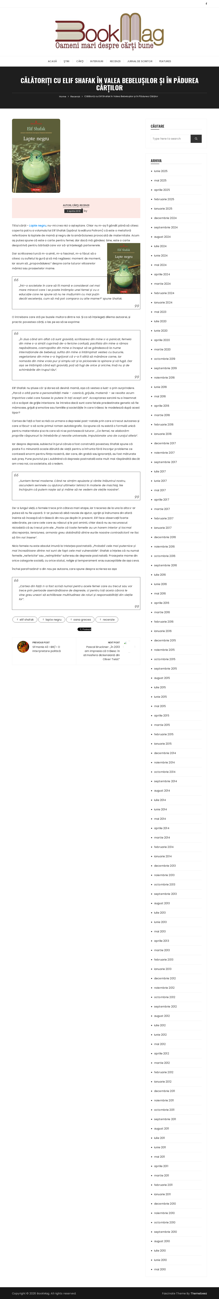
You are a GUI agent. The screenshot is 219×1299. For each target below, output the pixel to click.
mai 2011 (159, 1157)
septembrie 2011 (165, 1119)
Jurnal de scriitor (139, 61)
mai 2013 (160, 931)
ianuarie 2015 (163, 744)
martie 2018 (162, 415)
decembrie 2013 (165, 866)
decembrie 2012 (165, 978)
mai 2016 (160, 593)
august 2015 (162, 678)
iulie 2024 (160, 246)
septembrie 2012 (165, 1007)
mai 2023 (160, 312)
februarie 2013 (163, 960)
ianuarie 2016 (163, 631)
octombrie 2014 (165, 772)
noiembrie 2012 (164, 988)
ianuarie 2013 (162, 969)
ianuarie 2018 (163, 434)
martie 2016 (162, 612)
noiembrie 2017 (164, 453)
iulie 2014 (160, 800)
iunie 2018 (160, 387)
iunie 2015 (160, 697)
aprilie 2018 (161, 406)
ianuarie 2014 (163, 856)
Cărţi (80, 61)
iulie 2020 (160, 321)
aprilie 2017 (161, 500)
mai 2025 (160, 180)
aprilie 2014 (161, 828)
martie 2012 (162, 1063)
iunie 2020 (161, 331)
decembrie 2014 (165, 753)
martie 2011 (161, 1175)
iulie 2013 (160, 913)
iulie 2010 (160, 1251)
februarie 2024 (164, 293)
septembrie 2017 (165, 462)
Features (165, 61)
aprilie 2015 (161, 716)
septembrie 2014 (165, 781)
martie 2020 (162, 349)
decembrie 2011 (164, 1091)
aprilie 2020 (162, 340)
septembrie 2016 (165, 565)
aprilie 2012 (161, 1053)
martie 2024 (162, 284)
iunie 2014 (160, 809)
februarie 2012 (163, 1072)
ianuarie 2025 (163, 209)
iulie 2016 (160, 575)
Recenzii (115, 61)
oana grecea (82, 620)
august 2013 (162, 903)
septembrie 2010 (165, 1232)
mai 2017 (160, 490)
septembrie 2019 (165, 368)
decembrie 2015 (165, 640)
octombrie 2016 (164, 556)
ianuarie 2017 (163, 528)
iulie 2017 (160, 471)
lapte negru (54, 620)
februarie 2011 (163, 1185)
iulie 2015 (160, 687)
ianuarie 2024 (163, 302)
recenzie (109, 620)
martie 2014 (162, 838)
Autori (67, 205)
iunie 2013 (160, 922)
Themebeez (199, 1293)
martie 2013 (162, 950)
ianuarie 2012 (162, 1082)
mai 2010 (160, 1269)
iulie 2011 (159, 1138)
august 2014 (162, 791)
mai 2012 (160, 1044)
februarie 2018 (163, 425)
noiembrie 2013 (164, 875)
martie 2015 (162, 725)
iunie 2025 (161, 171)
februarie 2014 (164, 847)
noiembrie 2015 (164, 650)
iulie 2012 (160, 1025)
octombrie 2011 (164, 1110)
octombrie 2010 (164, 1222)
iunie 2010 (160, 1260)
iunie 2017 (160, 481)
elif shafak (27, 620)
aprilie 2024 (162, 274)
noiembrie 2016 (164, 547)
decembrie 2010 (165, 1204)
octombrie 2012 (164, 997)
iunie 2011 (160, 1147)
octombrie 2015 (164, 659)
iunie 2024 (161, 256)
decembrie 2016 (165, 537)
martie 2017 (162, 509)
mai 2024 (160, 265)
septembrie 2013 (165, 894)
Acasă (52, 61)
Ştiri (66, 61)
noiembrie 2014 (164, 762)
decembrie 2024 (165, 218)
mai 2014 (160, 819)
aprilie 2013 (161, 941)
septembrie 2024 (166, 227)
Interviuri (96, 61)
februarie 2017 (163, 518)
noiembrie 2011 (164, 1100)
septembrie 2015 (165, 669)
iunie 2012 (160, 1035)
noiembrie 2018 (164, 378)
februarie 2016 (163, 622)
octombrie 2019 (164, 359)
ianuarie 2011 (162, 1194)
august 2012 (162, 1016)
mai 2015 (160, 706)
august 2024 (162, 237)
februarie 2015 (163, 734)
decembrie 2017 (165, 443)
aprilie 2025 (162, 190)
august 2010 (162, 1241)
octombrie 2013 (164, 884)
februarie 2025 (164, 199)
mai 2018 (160, 396)
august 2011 (161, 1129)
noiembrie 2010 (164, 1213)
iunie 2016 (160, 584)
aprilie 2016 (161, 603)
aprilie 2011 (161, 1166)
